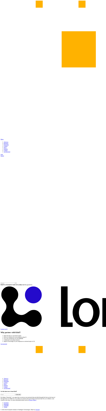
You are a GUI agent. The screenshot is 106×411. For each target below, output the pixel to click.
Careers (5, 146)
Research (6, 143)
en (1, 154)
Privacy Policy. (32, 400)
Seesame (37, 409)
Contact (6, 150)
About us (6, 142)
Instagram (6, 404)
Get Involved (7, 151)
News (5, 147)
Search (2, 156)
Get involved (4, 344)
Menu (2, 139)
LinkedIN (6, 405)
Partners (6, 149)
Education (6, 144)
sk (2, 154)
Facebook (6, 402)
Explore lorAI (4, 329)
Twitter (5, 407)
